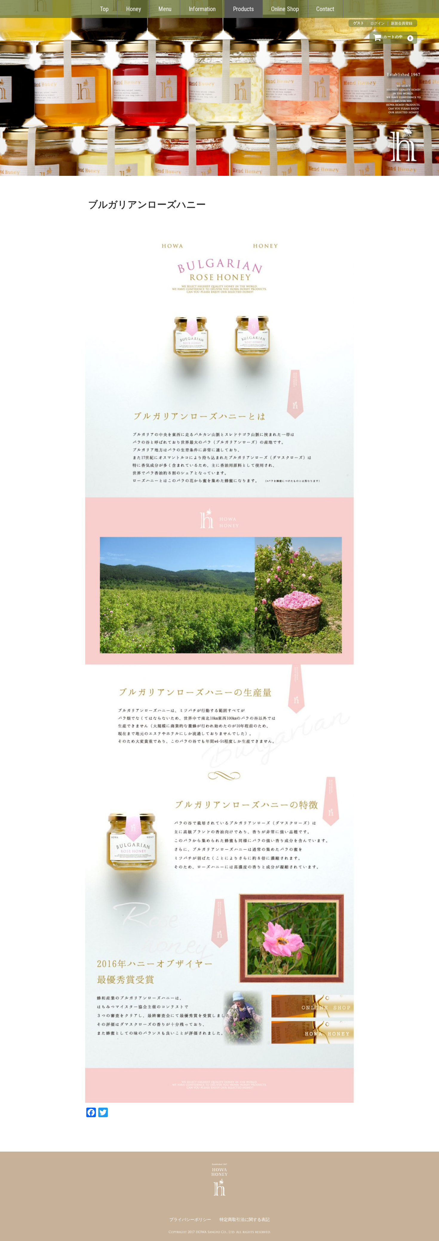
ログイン (377, 23)
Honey (133, 9)
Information (202, 9)
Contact (325, 9)
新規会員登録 (401, 23)
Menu (164, 9)
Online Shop (285, 9)
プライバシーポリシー (190, 1219)
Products (243, 9)
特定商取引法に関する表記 (245, 1219)
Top (104, 9)
